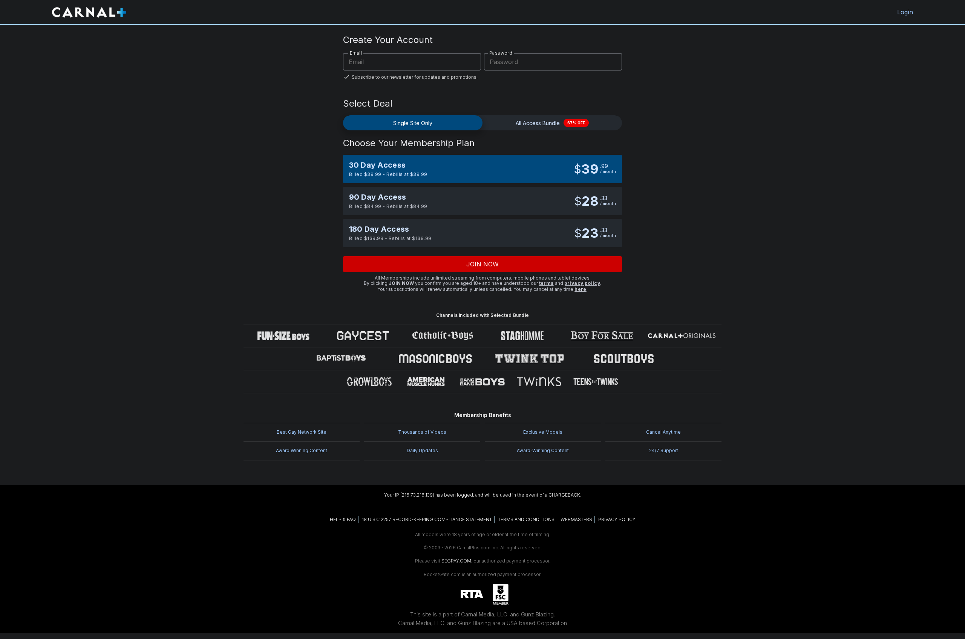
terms (546, 283)
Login (905, 12)
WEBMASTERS (576, 519)
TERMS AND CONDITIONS (526, 519)
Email (356, 53)
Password (500, 53)
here (580, 289)
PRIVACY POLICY (617, 519)
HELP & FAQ (343, 519)
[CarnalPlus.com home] (89, 12)
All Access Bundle (550, 123)
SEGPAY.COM (456, 561)
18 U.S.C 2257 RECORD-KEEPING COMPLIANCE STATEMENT (427, 519)
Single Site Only (412, 123)
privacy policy (582, 283)
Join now (482, 264)
